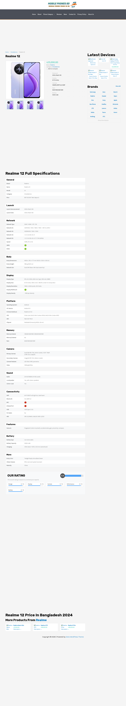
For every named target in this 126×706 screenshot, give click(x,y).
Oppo (115, 96)
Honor (115, 112)
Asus (104, 92)
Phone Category (48, 14)
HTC (104, 116)
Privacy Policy (81, 14)
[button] (54, 14)
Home (34, 14)
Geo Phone (93, 104)
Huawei (104, 96)
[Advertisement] (63, 34)
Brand (39, 14)
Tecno (104, 112)
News (65, 14)
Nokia (92, 112)
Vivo (92, 100)
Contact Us (72, 14)
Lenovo (104, 108)
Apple (115, 100)
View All (118, 86)
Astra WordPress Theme (75, 637)
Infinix (115, 108)
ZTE (93, 108)
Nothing (92, 116)
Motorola (115, 104)
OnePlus (104, 104)
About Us (91, 14)
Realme (41, 620)
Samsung (92, 92)
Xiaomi (115, 92)
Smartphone (56, 67)
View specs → (17, 629)
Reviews (59, 14)
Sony (104, 100)
